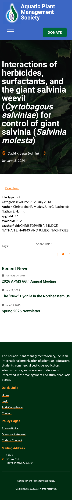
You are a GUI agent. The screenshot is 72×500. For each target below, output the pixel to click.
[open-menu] (10, 32)
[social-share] (57, 253)
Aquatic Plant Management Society (38, 12)
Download (12, 188)
